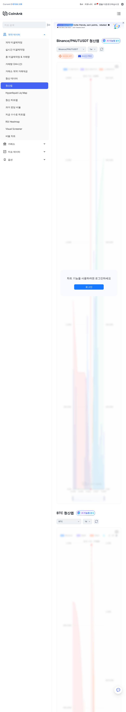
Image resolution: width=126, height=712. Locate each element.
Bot (81, 4)
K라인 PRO (87, 56)
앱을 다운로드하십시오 (109, 4)
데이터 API (67, 56)
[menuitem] (24, 42)
